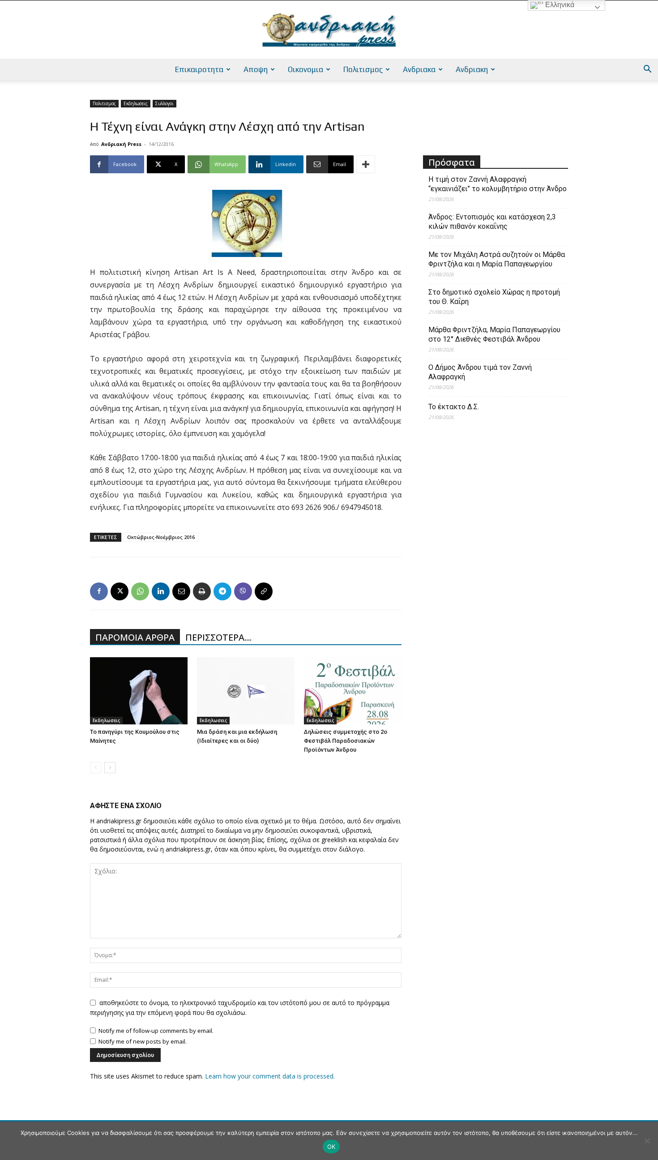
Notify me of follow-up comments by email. (156, 1031)
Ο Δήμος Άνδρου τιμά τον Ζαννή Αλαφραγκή (480, 372)
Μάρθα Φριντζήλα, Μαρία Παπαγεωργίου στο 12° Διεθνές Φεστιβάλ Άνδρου (494, 334)
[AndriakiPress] (329, 30)
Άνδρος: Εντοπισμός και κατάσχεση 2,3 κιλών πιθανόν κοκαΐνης (492, 222)
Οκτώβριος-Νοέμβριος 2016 (161, 537)
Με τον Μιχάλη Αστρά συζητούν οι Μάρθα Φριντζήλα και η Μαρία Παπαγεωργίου (496, 259)
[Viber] (243, 591)
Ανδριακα (419, 69)
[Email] (181, 591)
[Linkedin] (161, 591)
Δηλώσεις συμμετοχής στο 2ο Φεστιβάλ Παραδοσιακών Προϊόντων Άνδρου (345, 740)
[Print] (202, 591)
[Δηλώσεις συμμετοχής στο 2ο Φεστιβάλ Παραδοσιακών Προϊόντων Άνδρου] (353, 690)
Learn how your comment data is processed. (270, 1076)
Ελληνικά (558, 5)
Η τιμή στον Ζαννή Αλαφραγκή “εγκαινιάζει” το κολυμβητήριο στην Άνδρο (497, 184)
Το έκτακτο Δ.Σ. (453, 406)
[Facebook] (99, 591)
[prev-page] (95, 767)
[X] (119, 591)
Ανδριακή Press (121, 144)
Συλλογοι (164, 103)
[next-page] (109, 767)
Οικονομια (305, 69)
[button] (647, 70)
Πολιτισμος (363, 69)
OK (331, 1146)
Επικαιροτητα (199, 69)
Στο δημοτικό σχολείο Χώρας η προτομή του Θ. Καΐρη (494, 297)
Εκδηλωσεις (136, 103)
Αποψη (256, 69)
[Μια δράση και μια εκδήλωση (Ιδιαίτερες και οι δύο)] (246, 690)
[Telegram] (222, 591)
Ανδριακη (472, 69)
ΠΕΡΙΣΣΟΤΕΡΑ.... (218, 637)
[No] (646, 1140)
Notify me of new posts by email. (142, 1041)
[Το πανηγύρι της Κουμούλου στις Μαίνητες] (139, 690)
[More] (365, 164)
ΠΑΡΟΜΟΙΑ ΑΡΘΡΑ (135, 637)
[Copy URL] (264, 591)
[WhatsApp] (140, 591)
